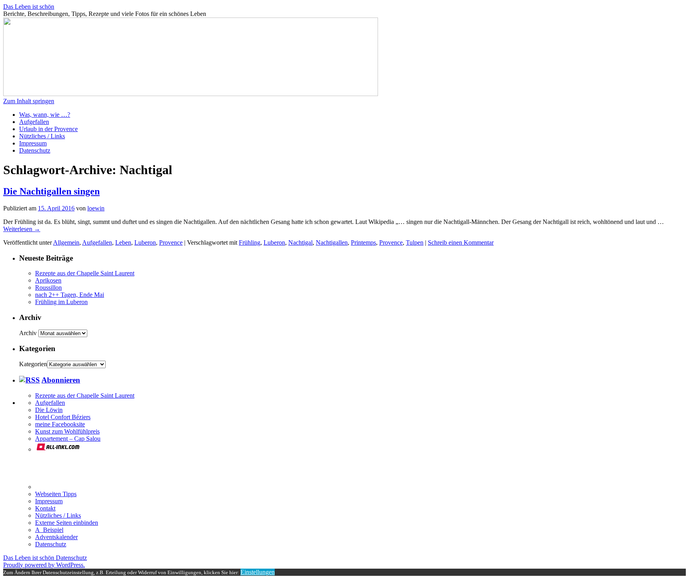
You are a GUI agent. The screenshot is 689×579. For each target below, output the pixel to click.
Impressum (33, 143)
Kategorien (33, 364)
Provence (171, 242)
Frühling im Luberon (61, 301)
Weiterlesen (21, 229)
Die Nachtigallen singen (51, 191)
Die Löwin (49, 409)
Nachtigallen (332, 242)
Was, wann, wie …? (44, 114)
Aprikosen (48, 280)
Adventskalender (56, 537)
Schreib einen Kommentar (461, 242)
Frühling (249, 242)
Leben (123, 242)
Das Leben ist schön (28, 6)
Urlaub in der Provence (48, 129)
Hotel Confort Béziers (63, 417)
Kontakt (45, 508)
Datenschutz (34, 150)
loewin (95, 208)
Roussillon (48, 287)
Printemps (363, 242)
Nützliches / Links (42, 136)
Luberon (145, 242)
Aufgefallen (34, 121)
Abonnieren (60, 380)
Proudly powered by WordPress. (44, 564)
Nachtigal (300, 242)
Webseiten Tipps (56, 494)
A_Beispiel (49, 529)
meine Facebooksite (60, 424)
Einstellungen (257, 572)
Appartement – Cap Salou (67, 438)
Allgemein (66, 242)
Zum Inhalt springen (28, 101)
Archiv (28, 333)
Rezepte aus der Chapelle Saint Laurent (84, 273)
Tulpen (414, 242)
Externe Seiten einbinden (66, 522)
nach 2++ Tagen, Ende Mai (69, 294)
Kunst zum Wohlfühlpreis (67, 431)
